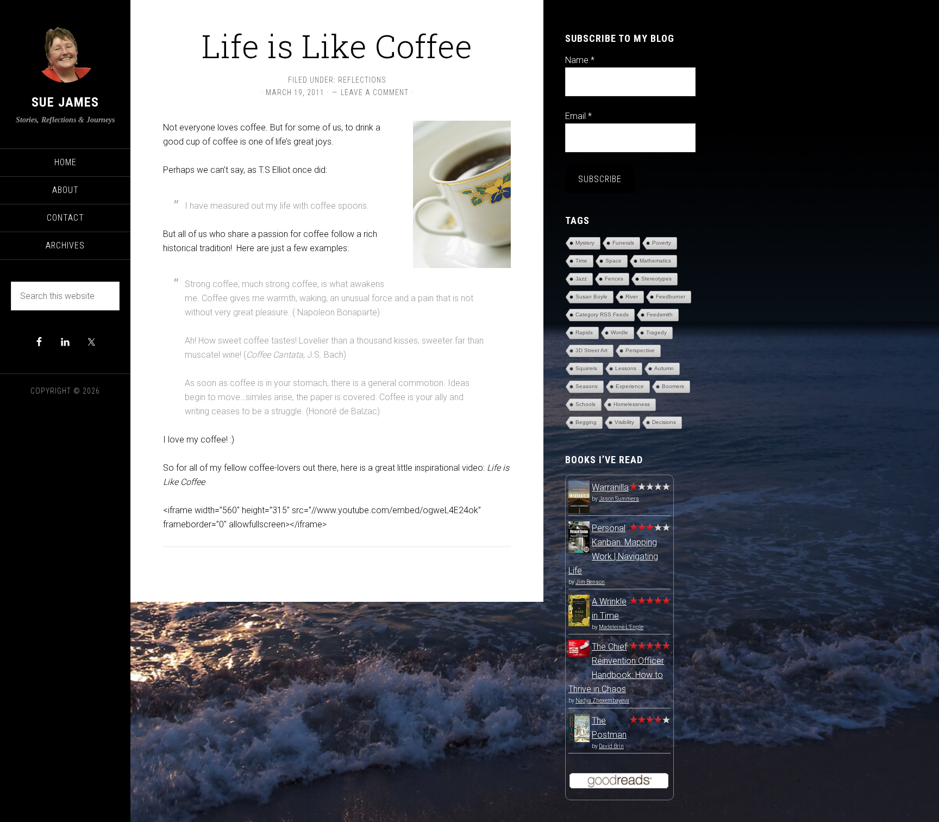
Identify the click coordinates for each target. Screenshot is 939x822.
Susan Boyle (591, 297)
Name (579, 60)
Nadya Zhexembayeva (602, 700)
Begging (586, 422)
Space (613, 261)
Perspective (640, 350)
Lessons (625, 368)
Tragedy (656, 332)
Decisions (664, 422)
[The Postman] (579, 739)
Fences (614, 279)
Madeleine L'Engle (621, 627)
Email (578, 116)
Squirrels (586, 368)
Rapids (584, 332)
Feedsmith (660, 314)
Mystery (584, 243)
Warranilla (610, 487)
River (631, 297)
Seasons (586, 386)
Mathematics (655, 261)
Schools (585, 404)
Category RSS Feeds (602, 314)
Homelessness (632, 404)
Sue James (65, 102)
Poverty (661, 243)
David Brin (611, 746)
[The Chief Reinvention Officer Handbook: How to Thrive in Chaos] (579, 654)
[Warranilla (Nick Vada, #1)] (579, 511)
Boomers (673, 386)
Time (581, 261)
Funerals (623, 243)
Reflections (362, 80)
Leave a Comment (375, 92)
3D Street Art (591, 350)
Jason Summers (619, 499)
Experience (630, 386)
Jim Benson (590, 582)
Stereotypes (656, 279)
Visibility (624, 422)
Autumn (664, 368)
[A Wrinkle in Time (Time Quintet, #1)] (579, 623)
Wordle (619, 332)
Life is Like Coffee (337, 45)
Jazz (581, 279)
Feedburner (670, 297)
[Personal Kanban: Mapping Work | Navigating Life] (579, 550)
